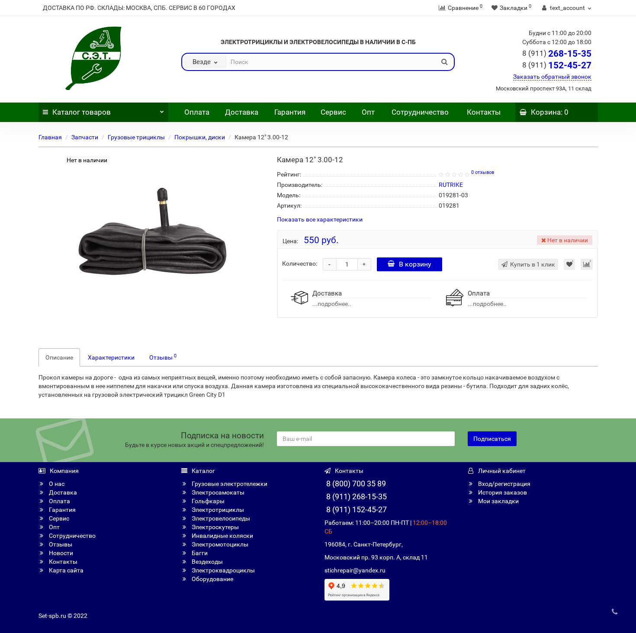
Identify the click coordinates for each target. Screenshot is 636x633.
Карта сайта (66, 570)
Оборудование (211, 578)
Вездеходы (206, 561)
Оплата (196, 112)
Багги (199, 552)
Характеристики (111, 357)
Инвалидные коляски (221, 535)
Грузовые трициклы (136, 137)
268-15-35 (556, 53)
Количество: (299, 263)
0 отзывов (482, 172)
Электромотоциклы (219, 544)
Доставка (241, 112)
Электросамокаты (217, 492)
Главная (50, 137)
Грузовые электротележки (228, 483)
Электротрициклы (217, 509)
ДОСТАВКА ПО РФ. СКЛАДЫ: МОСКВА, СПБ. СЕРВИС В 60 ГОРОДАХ (139, 7)
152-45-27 (556, 65)
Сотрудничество (420, 112)
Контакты (484, 112)
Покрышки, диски (199, 137)
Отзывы (163, 357)
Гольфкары (207, 501)
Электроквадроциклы (222, 570)
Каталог (81, 112)
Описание (59, 357)
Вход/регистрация (503, 483)
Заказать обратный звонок (552, 76)
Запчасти (84, 137)
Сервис (333, 112)
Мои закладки (498, 501)
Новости (60, 552)
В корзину (415, 264)
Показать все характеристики (320, 219)
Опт (367, 112)
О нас (56, 483)
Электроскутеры (214, 527)
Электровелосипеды (220, 518)
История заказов (502, 492)
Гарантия (289, 112)
